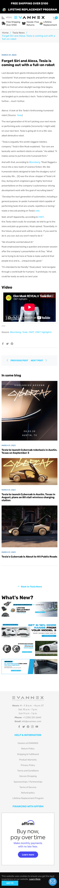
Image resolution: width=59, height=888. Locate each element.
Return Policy (28, 748)
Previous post (19, 360)
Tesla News (18, 32)
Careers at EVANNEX (28, 743)
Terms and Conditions (28, 770)
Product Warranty (28, 759)
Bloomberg (34, 162)
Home (5, 32)
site (37, 210)
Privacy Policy (28, 765)
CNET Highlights (43, 332)
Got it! (9, 883)
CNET (41, 217)
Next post (37, 360)
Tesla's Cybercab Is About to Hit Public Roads (29, 556)
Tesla (19, 115)
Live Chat (52, 881)
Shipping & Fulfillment (28, 754)
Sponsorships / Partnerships (28, 781)
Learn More (34, 879)
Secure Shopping (28, 776)
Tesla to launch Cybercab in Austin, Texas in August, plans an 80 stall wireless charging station (28, 497)
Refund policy (28, 792)
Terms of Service (28, 787)
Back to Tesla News (31, 586)
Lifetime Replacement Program (28, 798)
